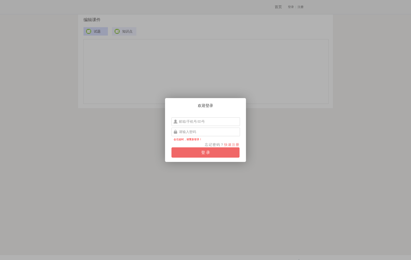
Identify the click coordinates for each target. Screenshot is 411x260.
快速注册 (232, 144)
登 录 (205, 152)
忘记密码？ (214, 144)
